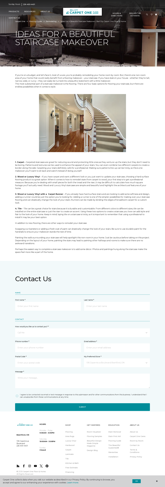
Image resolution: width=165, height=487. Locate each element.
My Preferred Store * (92, 356)
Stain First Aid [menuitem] (114, 436)
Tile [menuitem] (67, 459)
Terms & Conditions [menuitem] (134, 451)
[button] (147, 14)
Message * (19, 372)
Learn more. (73, 482)
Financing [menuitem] (69, 472)
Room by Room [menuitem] (136, 441)
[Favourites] (151, 14)
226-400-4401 (29, 4)
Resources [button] (29, 11)
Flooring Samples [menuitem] (94, 436)
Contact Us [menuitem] (14, 18)
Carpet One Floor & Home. (34, 471)
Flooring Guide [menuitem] (114, 441)
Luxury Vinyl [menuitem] (70, 441)
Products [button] (14, 11)
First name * (20, 300)
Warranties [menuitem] (113, 452)
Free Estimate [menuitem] (71, 468)
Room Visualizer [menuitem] (94, 432)
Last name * (89, 300)
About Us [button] (45, 11)
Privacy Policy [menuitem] (136, 457)
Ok (136, 481)
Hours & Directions (116, 14)
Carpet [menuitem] (68, 450)
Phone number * (22, 341)
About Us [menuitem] (134, 432)
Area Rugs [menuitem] (69, 436)
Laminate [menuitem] (69, 454)
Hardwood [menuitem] (69, 445)
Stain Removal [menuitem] (114, 432)
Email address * (90, 341)
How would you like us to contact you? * (32, 326)
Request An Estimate (135, 14)
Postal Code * (20, 356)
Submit (82, 407)
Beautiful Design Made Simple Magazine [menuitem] (94, 443)
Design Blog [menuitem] (92, 450)
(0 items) (156, 14)
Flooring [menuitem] (69, 432)
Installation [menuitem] (113, 457)
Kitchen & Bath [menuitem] (72, 463)
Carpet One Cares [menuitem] (137, 436)
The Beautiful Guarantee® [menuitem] (114, 446)
